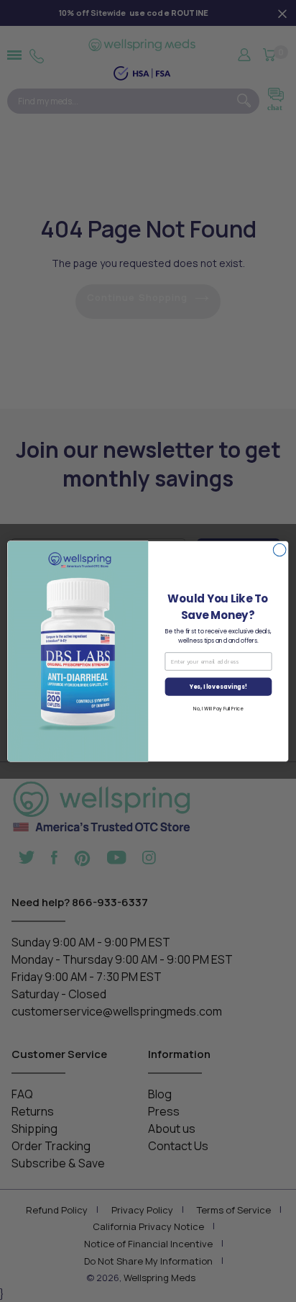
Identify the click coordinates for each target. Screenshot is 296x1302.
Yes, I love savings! (218, 686)
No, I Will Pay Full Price (218, 708)
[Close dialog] (279, 549)
